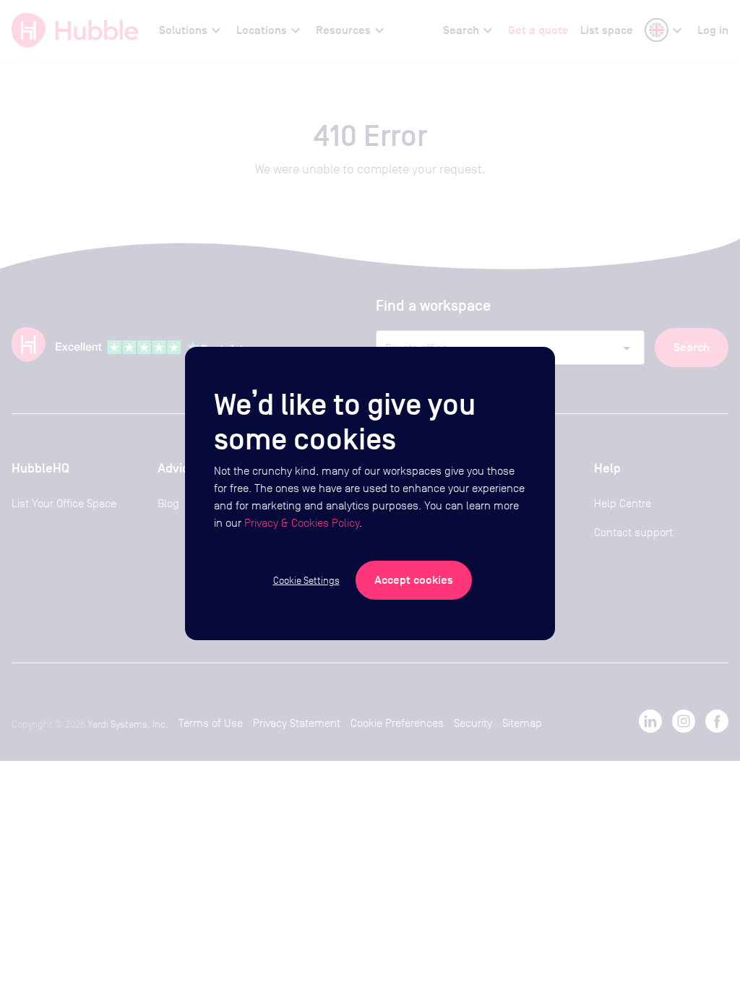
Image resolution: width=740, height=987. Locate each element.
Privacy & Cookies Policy (301, 523)
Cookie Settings (306, 580)
